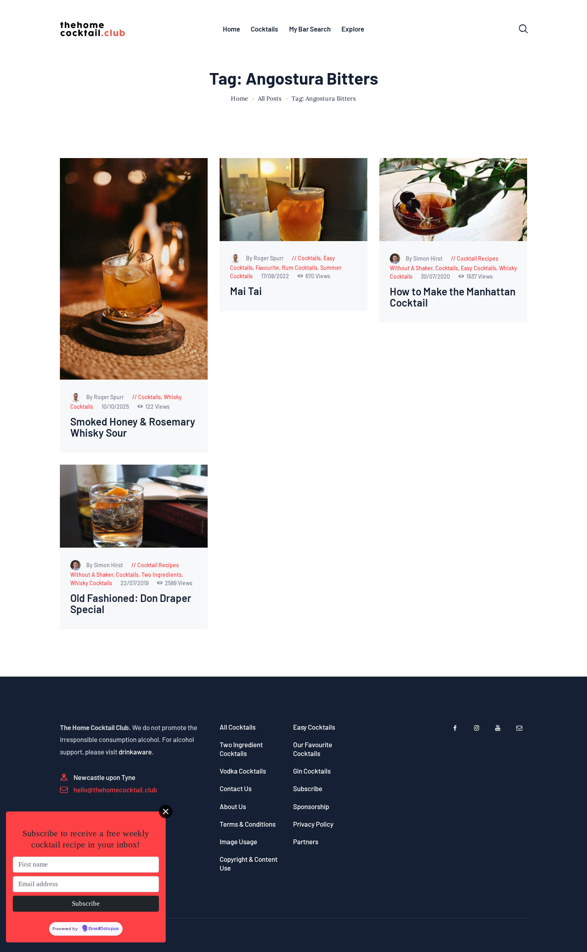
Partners (305, 841)
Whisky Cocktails (91, 583)
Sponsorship (311, 806)
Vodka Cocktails (243, 771)
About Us (233, 806)
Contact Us (236, 788)
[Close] (166, 811)
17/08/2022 (275, 276)
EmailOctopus (104, 929)
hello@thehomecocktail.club (115, 790)
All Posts (270, 98)
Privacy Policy (313, 824)
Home (239, 98)
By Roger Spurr (105, 397)
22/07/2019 (135, 583)
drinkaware (135, 752)
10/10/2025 (115, 406)
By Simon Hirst (425, 258)
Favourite (267, 267)
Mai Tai (246, 291)
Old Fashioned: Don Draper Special (130, 603)
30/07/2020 (436, 276)
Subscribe (307, 788)
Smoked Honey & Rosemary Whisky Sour (132, 427)
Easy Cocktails (478, 268)
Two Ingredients (161, 574)
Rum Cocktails (299, 267)
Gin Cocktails (312, 771)
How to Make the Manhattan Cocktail (453, 297)
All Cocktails (238, 727)
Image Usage (238, 841)
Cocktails (149, 397)
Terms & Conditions (248, 824)
